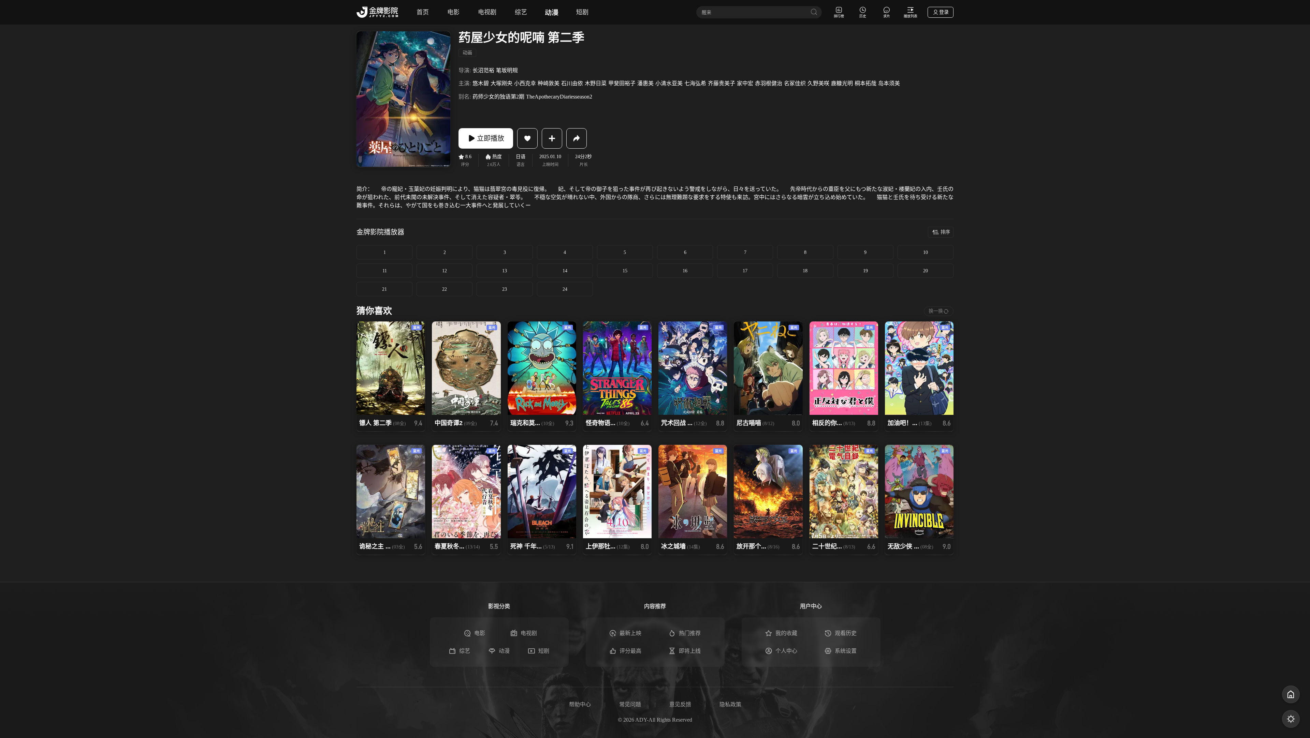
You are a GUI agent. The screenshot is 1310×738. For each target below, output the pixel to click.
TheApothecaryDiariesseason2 (559, 97)
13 (504, 270)
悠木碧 (480, 83)
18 (805, 270)
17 (745, 270)
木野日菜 (596, 83)
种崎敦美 (548, 83)
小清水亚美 (669, 83)
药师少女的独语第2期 (498, 97)
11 (384, 270)
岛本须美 (889, 83)
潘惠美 (645, 83)
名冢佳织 (795, 83)
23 (504, 289)
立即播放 (490, 138)
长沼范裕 (483, 70)
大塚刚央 (501, 83)
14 (565, 270)
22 (444, 289)
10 (925, 252)
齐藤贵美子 (721, 83)
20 (925, 270)
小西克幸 (525, 83)
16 (685, 270)
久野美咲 (818, 83)
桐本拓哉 (865, 83)
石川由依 (572, 83)
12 (444, 270)
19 (865, 270)
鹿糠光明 (842, 83)
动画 (467, 52)
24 (565, 289)
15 (625, 270)
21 (384, 289)
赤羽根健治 (768, 83)
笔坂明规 (507, 70)
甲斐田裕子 (622, 83)
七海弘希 (695, 83)
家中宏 (745, 83)
